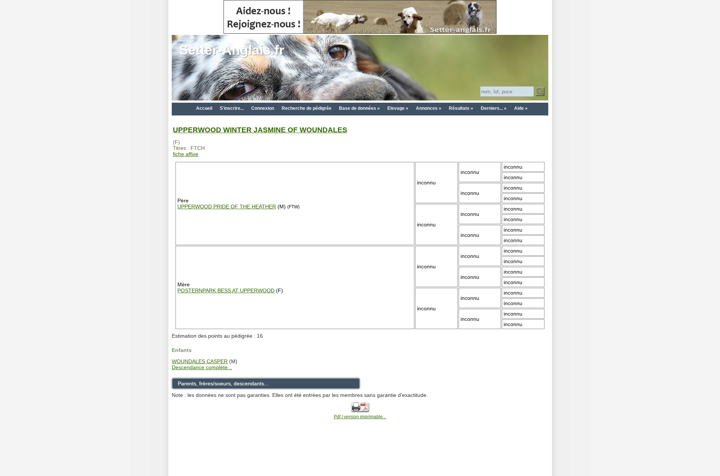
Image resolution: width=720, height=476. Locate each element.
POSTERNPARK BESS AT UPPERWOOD (225, 290)
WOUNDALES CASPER (200, 361)
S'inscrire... (232, 108)
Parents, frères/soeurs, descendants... (223, 383)
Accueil (204, 108)
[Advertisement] (360, 458)
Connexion (262, 108)
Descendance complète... (202, 367)
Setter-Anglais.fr (231, 50)
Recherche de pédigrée (307, 108)
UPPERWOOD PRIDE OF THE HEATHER (226, 207)
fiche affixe (185, 154)
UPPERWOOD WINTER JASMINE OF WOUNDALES (260, 130)
